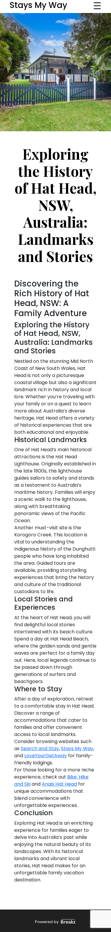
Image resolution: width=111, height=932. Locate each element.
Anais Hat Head (59, 784)
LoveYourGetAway (45, 755)
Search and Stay (40, 748)
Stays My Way (77, 748)
